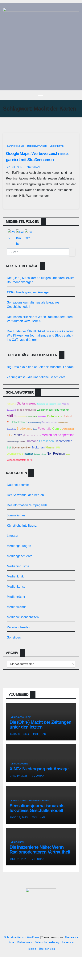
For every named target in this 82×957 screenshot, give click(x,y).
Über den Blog (47, 948)
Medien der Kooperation (58, 435)
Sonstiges (14, 637)
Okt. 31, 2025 (18, 859)
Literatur (12, 535)
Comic (56, 428)
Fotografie (44, 428)
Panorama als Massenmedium (49, 404)
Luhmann (32, 441)
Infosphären (21, 416)
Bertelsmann (49, 422)
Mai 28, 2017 (15, 167)
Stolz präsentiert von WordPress (21, 937)
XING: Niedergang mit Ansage (28, 292)
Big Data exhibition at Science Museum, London (40, 367)
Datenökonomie (15, 146)
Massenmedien (32, 435)
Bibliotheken (54, 416)
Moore (22, 442)
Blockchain (19, 422)
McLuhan (33, 167)
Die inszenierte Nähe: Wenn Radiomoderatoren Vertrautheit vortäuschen (40, 852)
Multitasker (42, 416)
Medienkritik (57, 146)
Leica (68, 454)
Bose (35, 429)
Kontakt (31, 948)
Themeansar (72, 937)
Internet (28, 453)
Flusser (50, 447)
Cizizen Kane (32, 416)
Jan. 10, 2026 (18, 775)
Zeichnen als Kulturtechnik (53, 409)
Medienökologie (13, 442)
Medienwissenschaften (23, 617)
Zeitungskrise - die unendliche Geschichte (36, 377)
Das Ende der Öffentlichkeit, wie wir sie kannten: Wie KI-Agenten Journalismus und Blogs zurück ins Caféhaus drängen (40, 335)
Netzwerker (11, 404)
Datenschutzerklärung (47, 942)
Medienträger (16, 596)
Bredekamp (24, 428)
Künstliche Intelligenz (22, 525)
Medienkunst (16, 586)
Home (11, 942)
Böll (9, 447)
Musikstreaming (34, 423)
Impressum (68, 942)
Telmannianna (62, 423)
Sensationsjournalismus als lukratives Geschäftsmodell (37, 808)
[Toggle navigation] (40, 95)
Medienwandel (17, 607)
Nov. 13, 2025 (19, 817)
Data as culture (40, 454)
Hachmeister (63, 441)
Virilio (11, 416)
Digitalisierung (26, 403)
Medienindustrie (26, 409)
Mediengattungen (37, 146)
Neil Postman (56, 453)
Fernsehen (46, 441)
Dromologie (11, 429)
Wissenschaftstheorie (20, 459)
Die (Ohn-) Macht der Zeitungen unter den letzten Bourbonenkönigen (40, 727)
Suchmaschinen (21, 447)
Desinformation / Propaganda (27, 505)
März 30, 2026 (19, 734)
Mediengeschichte (19, 556)
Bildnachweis (24, 942)
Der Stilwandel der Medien (25, 495)
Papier (17, 435)
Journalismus (16, 515)
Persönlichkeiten (18, 627)
